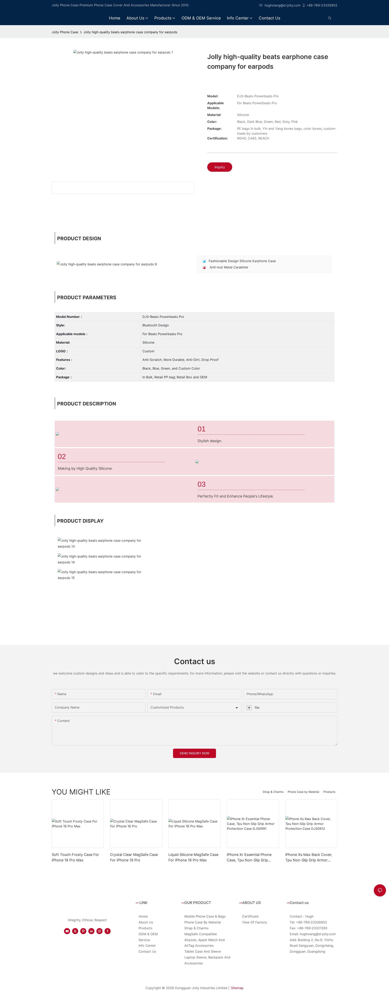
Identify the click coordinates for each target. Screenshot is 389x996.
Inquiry (220, 167)
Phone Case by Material (303, 791)
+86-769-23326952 (321, 5)
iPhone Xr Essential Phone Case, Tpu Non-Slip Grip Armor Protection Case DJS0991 (249, 857)
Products (329, 791)
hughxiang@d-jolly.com (282, 5)
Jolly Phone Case (65, 32)
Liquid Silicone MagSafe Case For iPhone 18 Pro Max (193, 857)
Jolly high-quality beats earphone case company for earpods (130, 32)
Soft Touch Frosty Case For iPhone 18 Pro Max (75, 857)
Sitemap (237, 988)
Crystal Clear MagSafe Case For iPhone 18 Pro (134, 857)
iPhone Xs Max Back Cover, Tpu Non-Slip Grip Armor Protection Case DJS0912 (308, 857)
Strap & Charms (273, 791)
